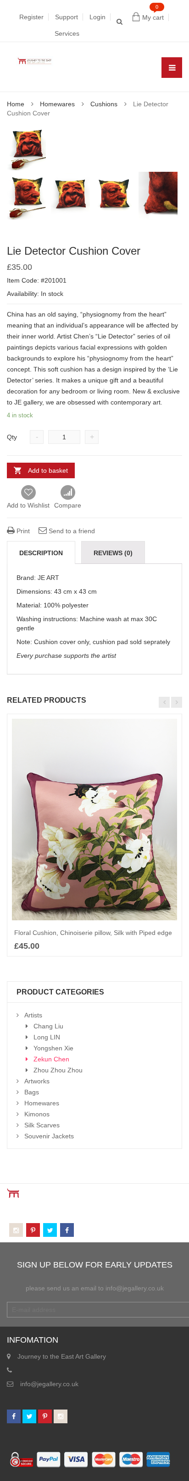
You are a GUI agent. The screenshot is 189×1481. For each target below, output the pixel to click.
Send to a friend (71, 531)
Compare (67, 493)
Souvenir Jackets (49, 1136)
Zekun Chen (51, 1059)
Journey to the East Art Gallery (61, 1356)
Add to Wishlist (28, 505)
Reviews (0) (113, 553)
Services (67, 33)
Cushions (103, 104)
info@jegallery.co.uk (49, 1384)
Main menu (171, 67)
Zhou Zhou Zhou (58, 1070)
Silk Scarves (42, 1125)
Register (31, 17)
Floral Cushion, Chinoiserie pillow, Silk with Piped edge (93, 932)
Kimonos (37, 1114)
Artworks (37, 1081)
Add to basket (48, 470)
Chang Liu (48, 1026)
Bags (31, 1092)
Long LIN (46, 1037)
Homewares (57, 104)
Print (22, 531)
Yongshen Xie (53, 1048)
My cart (153, 17)
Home (15, 104)
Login (97, 17)
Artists (33, 1015)
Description (41, 553)
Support (66, 17)
